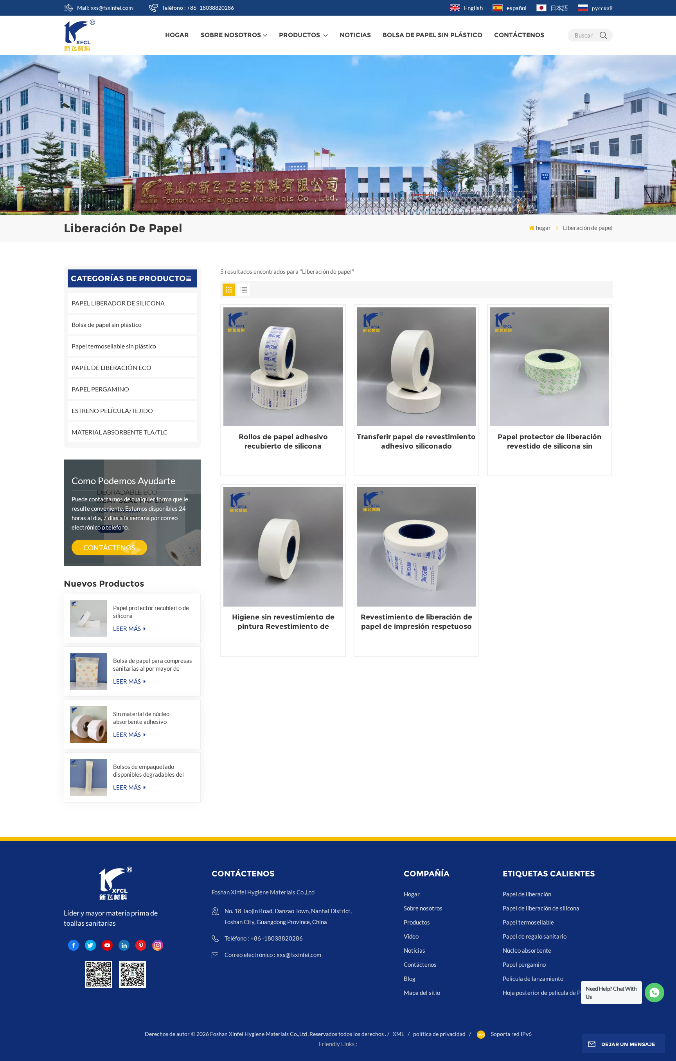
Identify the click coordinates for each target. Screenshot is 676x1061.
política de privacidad (439, 1033)
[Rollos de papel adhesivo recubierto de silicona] (283, 367)
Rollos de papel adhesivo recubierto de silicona (283, 442)
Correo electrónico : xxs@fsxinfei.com (273, 954)
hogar (177, 35)
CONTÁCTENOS (109, 547)
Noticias (355, 35)
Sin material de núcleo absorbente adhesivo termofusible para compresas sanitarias (150, 717)
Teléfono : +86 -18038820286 (198, 7)
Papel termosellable (528, 922)
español (517, 7)
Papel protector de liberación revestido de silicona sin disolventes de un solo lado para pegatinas (550, 442)
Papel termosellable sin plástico (114, 346)
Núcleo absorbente (527, 950)
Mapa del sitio (422, 992)
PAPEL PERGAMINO (100, 389)
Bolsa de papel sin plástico (107, 324)
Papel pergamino (524, 964)
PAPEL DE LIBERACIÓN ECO (111, 367)
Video (411, 936)
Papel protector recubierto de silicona (151, 611)
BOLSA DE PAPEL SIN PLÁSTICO (432, 35)
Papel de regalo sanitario (534, 936)
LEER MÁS (127, 628)
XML (398, 1033)
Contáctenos (519, 35)
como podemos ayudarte (124, 480)
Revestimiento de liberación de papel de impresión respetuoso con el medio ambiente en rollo (416, 622)
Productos (300, 35)
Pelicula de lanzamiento (533, 978)
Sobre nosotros (231, 35)
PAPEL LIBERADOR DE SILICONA (118, 303)
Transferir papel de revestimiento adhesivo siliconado (416, 442)
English (473, 7)
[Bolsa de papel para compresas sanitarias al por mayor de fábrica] (89, 671)
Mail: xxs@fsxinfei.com (105, 7)
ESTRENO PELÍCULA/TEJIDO (112, 410)
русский (602, 7)
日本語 (559, 7)
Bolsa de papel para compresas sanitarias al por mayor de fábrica (152, 664)
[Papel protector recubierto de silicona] (89, 618)
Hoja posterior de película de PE (543, 992)
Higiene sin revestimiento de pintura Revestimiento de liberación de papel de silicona (283, 622)
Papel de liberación (527, 894)
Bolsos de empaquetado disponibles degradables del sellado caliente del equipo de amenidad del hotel (150, 770)
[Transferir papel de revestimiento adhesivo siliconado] (416, 367)
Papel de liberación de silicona (541, 908)
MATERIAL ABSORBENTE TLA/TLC (119, 432)
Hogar (412, 894)
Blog (409, 978)
